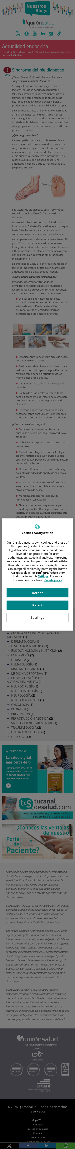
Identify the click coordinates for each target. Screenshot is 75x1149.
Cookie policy (53, 580)
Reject (37, 605)
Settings (37, 617)
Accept (37, 593)
